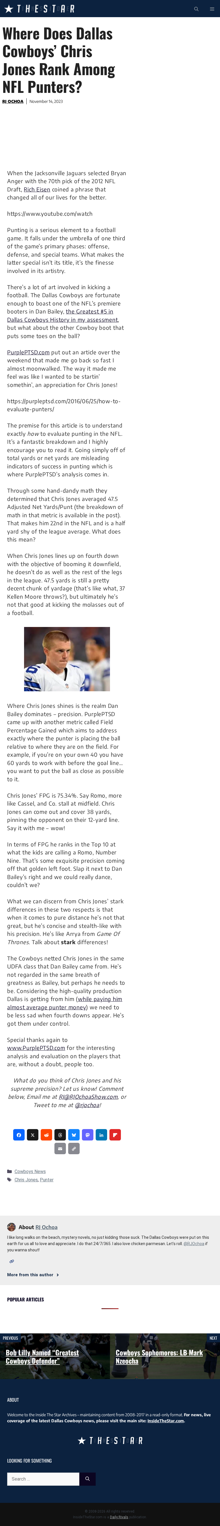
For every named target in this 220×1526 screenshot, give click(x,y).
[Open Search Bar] (196, 8)
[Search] (87, 1479)
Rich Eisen (37, 189)
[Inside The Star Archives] (39, 8)
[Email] (60, 1148)
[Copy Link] (74, 1148)
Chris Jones (26, 1180)
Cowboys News (30, 1171)
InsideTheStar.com (166, 1420)
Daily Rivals (119, 1517)
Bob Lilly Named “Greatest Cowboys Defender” (42, 1356)
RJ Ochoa (12, 101)
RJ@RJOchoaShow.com (88, 1096)
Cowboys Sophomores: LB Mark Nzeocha (159, 1356)
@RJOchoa (194, 1243)
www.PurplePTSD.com (36, 1047)
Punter (47, 1180)
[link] (19, 1134)
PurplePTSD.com (28, 352)
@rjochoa (87, 1104)
